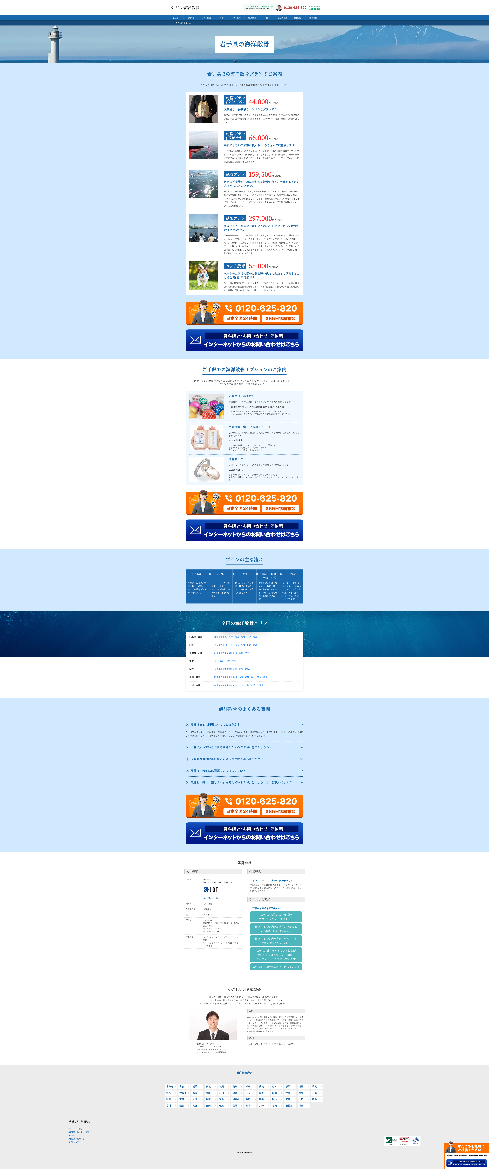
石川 (241, 653)
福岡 (216, 685)
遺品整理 (252, 18)
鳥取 (229, 677)
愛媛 (247, 677)
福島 (255, 637)
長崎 (229, 685)
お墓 (221, 18)
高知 (259, 677)
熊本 (235, 685)
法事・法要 (206, 18)
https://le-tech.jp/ (210, 898)
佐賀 (222, 685)
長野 (222, 653)
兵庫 (222, 669)
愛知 (216, 661)
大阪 (216, 669)
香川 (253, 677)
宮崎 (247, 685)
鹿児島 (254, 685)
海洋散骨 (237, 18)
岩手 (231, 637)
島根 (235, 677)
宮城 (243, 637)
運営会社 (313, 18)
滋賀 (235, 669)
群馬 (255, 645)
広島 (222, 677)
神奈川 (223, 645)
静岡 (222, 661)
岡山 (216, 677)
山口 (241, 677)
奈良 (241, 669)
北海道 (217, 637)
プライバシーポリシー (77, 1129)
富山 (235, 653)
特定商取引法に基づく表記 (79, 1132)
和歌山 (248, 669)
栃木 (249, 645)
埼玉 (237, 645)
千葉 (231, 645)
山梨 (216, 653)
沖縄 (261, 685)
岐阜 (228, 661)
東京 (216, 645)
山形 (249, 637)
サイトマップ (74, 1142)
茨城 (243, 645)
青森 (225, 637)
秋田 (237, 637)
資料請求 (298, 18)
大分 (241, 685)
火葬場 (191, 18)
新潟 (229, 653)
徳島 (265, 677)
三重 (234, 661)
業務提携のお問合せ (76, 1139)
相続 (267, 18)
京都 (229, 669)
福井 (247, 653)
